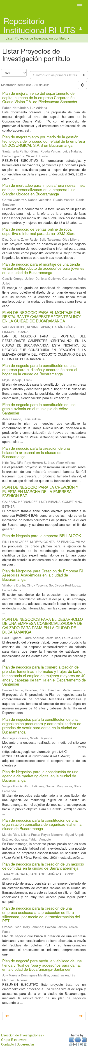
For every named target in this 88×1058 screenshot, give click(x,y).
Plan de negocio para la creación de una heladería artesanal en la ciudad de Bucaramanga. (36, 452)
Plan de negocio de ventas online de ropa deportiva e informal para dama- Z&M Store (38, 231)
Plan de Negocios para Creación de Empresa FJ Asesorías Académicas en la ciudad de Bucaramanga (42, 575)
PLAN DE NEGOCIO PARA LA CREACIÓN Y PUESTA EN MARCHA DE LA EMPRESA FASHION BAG (40, 491)
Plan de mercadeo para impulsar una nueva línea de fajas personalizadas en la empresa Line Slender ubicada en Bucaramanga (43, 189)
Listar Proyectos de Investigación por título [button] (36, 38)
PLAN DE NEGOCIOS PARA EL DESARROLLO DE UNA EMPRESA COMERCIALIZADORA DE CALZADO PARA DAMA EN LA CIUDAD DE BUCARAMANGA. (42, 625)
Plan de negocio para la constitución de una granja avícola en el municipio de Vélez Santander (39, 409)
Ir (84, 75)
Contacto (7, 1044)
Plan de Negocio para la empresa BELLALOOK (41, 535)
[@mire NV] (78, 1041)
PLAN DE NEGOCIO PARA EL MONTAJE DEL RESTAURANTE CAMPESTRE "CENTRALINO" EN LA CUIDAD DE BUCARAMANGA (41, 316)
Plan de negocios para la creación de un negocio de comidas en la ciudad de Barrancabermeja (43, 866)
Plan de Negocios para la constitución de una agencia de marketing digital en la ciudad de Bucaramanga (40, 776)
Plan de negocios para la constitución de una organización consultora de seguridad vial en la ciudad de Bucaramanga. (41, 824)
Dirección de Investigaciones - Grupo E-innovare (22, 1037)
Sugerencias (26, 1044)
